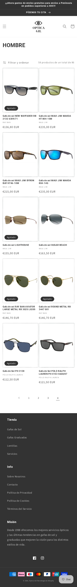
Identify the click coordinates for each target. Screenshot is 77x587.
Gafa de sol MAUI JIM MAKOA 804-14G (55, 182)
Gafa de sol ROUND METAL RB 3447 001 (55, 308)
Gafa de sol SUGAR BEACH (53, 245)
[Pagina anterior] (19, 398)
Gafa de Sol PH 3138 (13, 371)
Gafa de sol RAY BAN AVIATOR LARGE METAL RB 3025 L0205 (19, 308)
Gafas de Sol (14, 429)
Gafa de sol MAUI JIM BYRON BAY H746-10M (18, 182)
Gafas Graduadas (17, 437)
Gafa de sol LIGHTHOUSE (16, 245)
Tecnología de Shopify (45, 581)
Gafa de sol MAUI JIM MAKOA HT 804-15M (55, 117)
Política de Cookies (18, 500)
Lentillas (12, 445)
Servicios (12, 453)
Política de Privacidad (19, 492)
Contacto (12, 484)
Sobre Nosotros (16, 476)
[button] (4, 26)
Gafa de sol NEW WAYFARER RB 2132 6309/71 (19, 117)
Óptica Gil (33, 581)
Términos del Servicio (19, 508)
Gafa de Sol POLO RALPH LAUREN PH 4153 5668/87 (53, 372)
